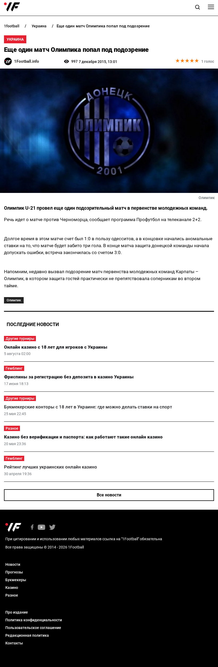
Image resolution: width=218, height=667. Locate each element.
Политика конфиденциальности (33, 620)
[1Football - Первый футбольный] (12, 7)
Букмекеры (15, 580)
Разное (12, 428)
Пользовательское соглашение (33, 628)
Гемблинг (14, 368)
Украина (15, 39)
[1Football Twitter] (52, 528)
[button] (197, 8)
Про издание (16, 612)
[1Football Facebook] (32, 528)
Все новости (109, 494)
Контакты (14, 643)
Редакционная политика (27, 635)
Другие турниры (20, 338)
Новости (12, 564)
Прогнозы (14, 572)
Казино (11, 587)
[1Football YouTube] (41, 528)
